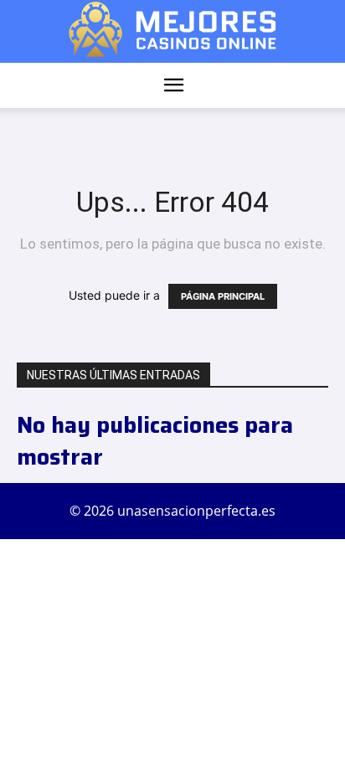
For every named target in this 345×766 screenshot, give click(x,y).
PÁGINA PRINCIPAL (223, 296)
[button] (173, 85)
